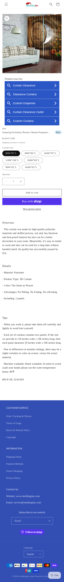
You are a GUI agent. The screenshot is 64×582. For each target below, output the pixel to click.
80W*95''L (11, 153)
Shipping (5, 142)
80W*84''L (30, 153)
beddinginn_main (27, 576)
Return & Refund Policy (18, 430)
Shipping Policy (14, 457)
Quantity (6, 174)
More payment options (32, 209)
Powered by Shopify (43, 576)
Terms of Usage (13, 423)
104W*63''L (31, 167)
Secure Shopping (14, 471)
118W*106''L (12, 160)
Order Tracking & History (19, 416)
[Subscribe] (49, 521)
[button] (6, 4)
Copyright (11, 437)
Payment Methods (14, 464)
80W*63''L (11, 167)
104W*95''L (50, 153)
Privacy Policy (13, 478)
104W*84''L (33, 160)
